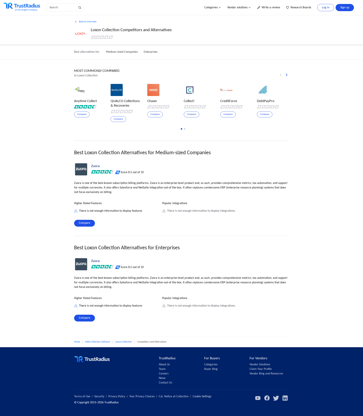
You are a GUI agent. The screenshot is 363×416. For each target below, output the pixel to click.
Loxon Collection (123, 342)
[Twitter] (276, 398)
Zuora (95, 166)
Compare (84, 223)
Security (99, 396)
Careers (163, 373)
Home (77, 342)
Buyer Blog (211, 369)
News (162, 378)
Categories (211, 7)
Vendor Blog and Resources (266, 373)
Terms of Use (82, 396)
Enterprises (150, 51)
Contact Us (165, 382)
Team (162, 369)
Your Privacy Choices (142, 396)
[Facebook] (267, 398)
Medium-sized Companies (122, 51)
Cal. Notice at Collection (173, 396)
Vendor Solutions (260, 364)
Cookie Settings (202, 396)
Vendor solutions (237, 7)
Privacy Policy (116, 396)
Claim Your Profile (261, 369)
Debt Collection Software (97, 342)
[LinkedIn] (285, 398)
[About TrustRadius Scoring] (118, 172)
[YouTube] (258, 398)
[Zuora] (81, 169)
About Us (164, 364)
